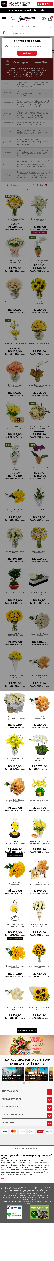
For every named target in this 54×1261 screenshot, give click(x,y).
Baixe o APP (44, 4)
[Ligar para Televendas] (13, 18)
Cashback (44, 18)
